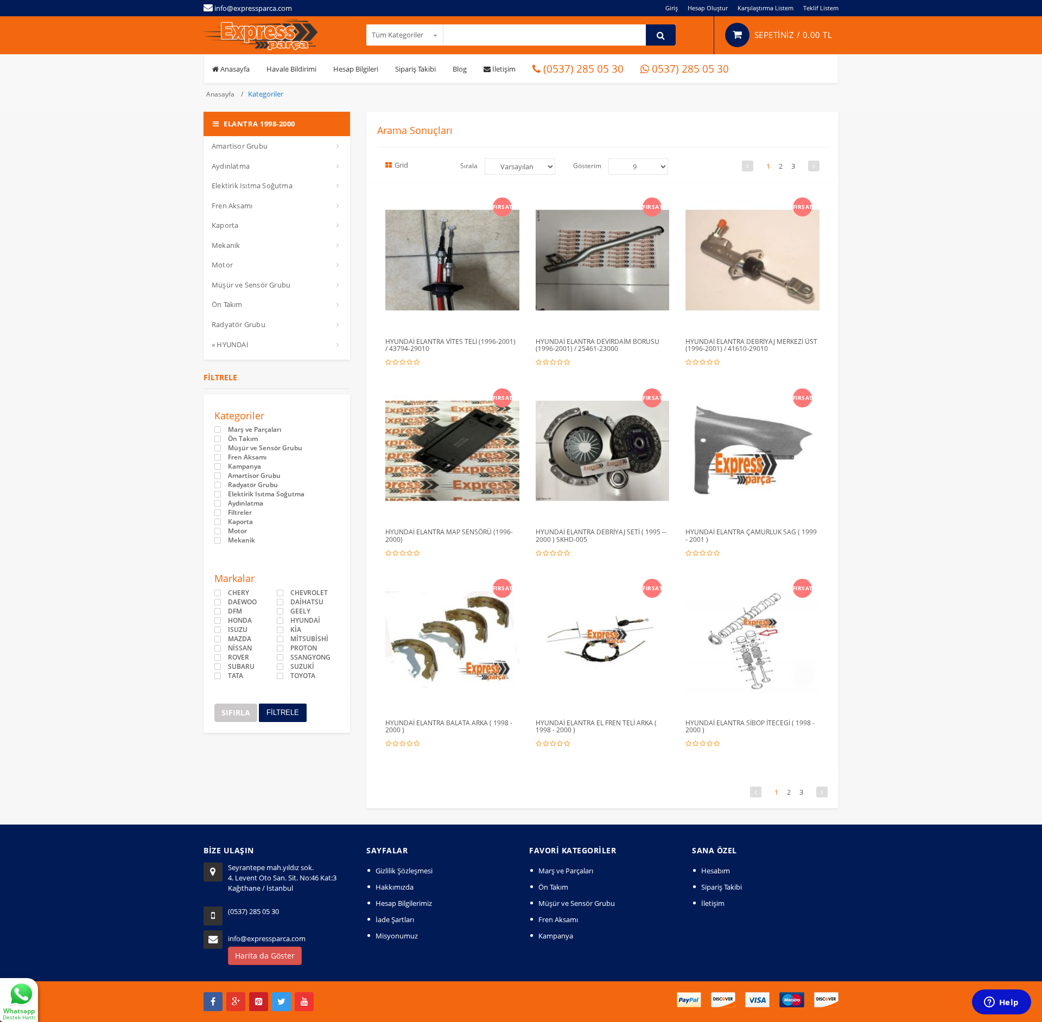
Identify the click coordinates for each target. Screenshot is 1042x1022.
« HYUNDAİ (230, 344)
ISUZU (237, 630)
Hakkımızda (395, 887)
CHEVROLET (309, 593)
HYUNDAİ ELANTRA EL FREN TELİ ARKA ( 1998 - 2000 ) (596, 726)
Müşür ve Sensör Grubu (251, 285)
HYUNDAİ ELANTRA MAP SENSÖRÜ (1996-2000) (449, 535)
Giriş (671, 8)
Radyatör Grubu (238, 324)
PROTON (303, 648)
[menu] (638, 166)
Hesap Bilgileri (355, 69)
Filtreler (240, 512)
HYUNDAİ (305, 620)
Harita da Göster (265, 955)
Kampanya (244, 466)
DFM (235, 611)
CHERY (238, 593)
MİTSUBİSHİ (309, 639)
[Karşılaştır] (475, 205)
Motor (222, 265)
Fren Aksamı (232, 205)
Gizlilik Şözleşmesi (404, 871)
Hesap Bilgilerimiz (404, 903)
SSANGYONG (310, 657)
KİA (295, 630)
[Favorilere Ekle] (454, 205)
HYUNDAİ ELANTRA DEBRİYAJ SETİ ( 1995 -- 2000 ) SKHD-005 (601, 535)
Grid (401, 165)
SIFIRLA (235, 712)
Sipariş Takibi (415, 69)
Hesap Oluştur (708, 8)
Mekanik (226, 245)
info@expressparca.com (267, 938)
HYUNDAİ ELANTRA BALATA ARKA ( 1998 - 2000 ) (448, 726)
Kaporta (225, 225)
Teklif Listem (820, 8)
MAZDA (239, 639)
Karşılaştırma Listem (765, 8)
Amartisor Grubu (240, 146)
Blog (460, 69)
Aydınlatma (231, 166)
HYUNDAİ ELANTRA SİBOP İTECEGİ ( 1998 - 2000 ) (750, 726)
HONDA (240, 620)
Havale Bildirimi (291, 69)
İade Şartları (395, 919)
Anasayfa (234, 69)
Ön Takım (227, 304)
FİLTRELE (282, 712)
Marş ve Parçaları (254, 429)
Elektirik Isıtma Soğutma (252, 185)
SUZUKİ (302, 666)
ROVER (238, 657)
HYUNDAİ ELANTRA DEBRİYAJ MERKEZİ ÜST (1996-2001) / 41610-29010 (751, 345)
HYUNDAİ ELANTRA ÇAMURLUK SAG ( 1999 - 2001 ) (751, 535)
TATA (235, 676)
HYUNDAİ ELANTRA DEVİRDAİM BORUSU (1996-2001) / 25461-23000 (597, 345)
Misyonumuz (397, 936)
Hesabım (715, 871)
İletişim (503, 69)
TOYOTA (302, 676)
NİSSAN (240, 648)
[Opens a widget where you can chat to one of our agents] (1001, 1003)
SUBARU (241, 666)
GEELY (300, 611)
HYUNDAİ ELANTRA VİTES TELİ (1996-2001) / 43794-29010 (450, 345)
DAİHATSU (306, 602)
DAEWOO (242, 602)
